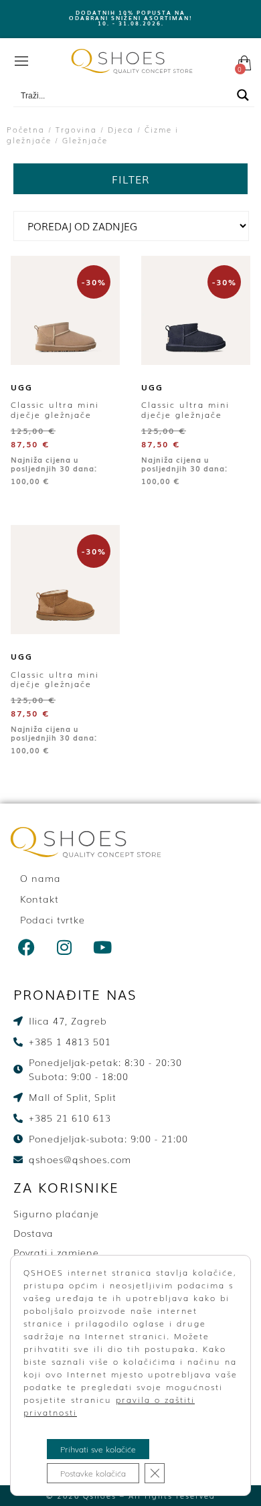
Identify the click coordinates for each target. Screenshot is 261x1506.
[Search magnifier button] (243, 95)
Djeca (121, 129)
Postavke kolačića (93, 1473)
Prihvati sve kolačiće (98, 1449)
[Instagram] (65, 947)
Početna (26, 129)
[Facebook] (27, 947)
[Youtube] (103, 947)
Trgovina (76, 129)
